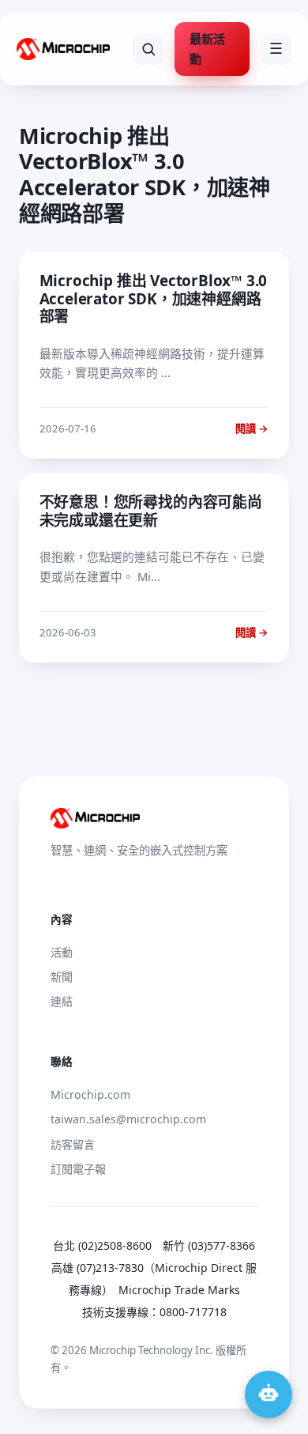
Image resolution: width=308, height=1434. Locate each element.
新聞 (62, 976)
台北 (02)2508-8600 (102, 1245)
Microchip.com (90, 1094)
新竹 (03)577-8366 (209, 1245)
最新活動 (207, 48)
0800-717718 (193, 1311)
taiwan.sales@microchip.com (128, 1118)
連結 (62, 1001)
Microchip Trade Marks (179, 1289)
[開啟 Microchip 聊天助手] (268, 1394)
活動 (62, 952)
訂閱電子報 (78, 1168)
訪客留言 (73, 1144)
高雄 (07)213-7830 (97, 1267)
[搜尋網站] (148, 49)
